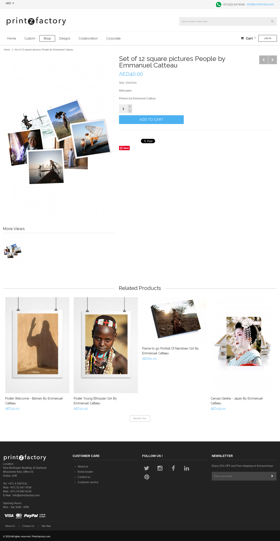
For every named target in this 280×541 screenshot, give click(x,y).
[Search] (272, 21)
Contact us (84, 477)
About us (83, 466)
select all (140, 418)
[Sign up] (272, 476)
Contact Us (28, 526)
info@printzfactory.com (260, 4)
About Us (10, 526)
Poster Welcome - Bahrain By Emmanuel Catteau (34, 401)
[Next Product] (272, 59)
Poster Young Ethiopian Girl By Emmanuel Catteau (95, 401)
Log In (267, 38)
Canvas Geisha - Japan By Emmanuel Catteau (237, 401)
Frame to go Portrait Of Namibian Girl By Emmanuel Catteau (170, 351)
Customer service (88, 482)
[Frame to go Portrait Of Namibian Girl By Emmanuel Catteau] (174, 320)
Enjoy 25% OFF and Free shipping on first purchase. (243, 465)
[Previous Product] (263, 59)
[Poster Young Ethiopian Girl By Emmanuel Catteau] (106, 345)
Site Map (46, 526)
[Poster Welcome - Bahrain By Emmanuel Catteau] (37, 345)
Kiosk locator (85, 471)
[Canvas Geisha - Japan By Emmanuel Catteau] (243, 345)
